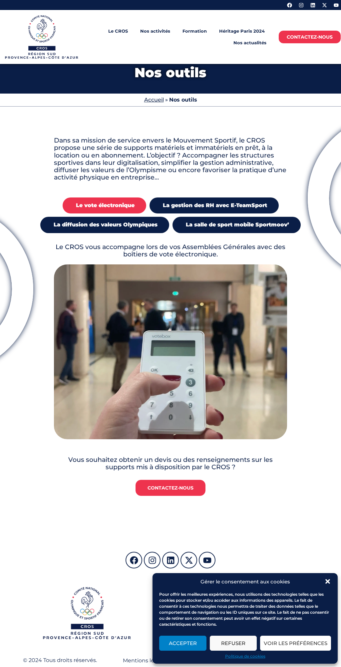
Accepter (183, 643)
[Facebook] (289, 5)
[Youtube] (336, 5)
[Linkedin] (313, 5)
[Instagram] (301, 5)
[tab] (104, 205)
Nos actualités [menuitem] (249, 42)
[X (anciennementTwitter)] (324, 5)
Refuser (233, 643)
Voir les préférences (295, 643)
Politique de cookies (245, 656)
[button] (327, 581)
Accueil (154, 100)
